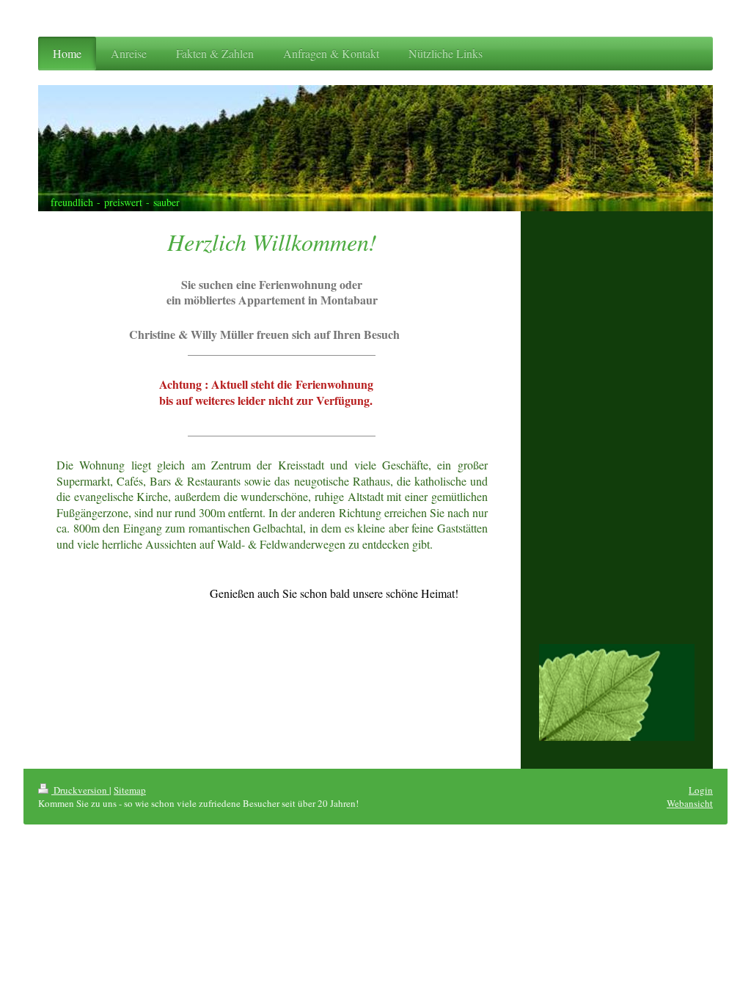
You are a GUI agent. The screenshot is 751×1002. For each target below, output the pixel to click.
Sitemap (130, 790)
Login (701, 790)
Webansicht (690, 803)
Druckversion (80, 790)
